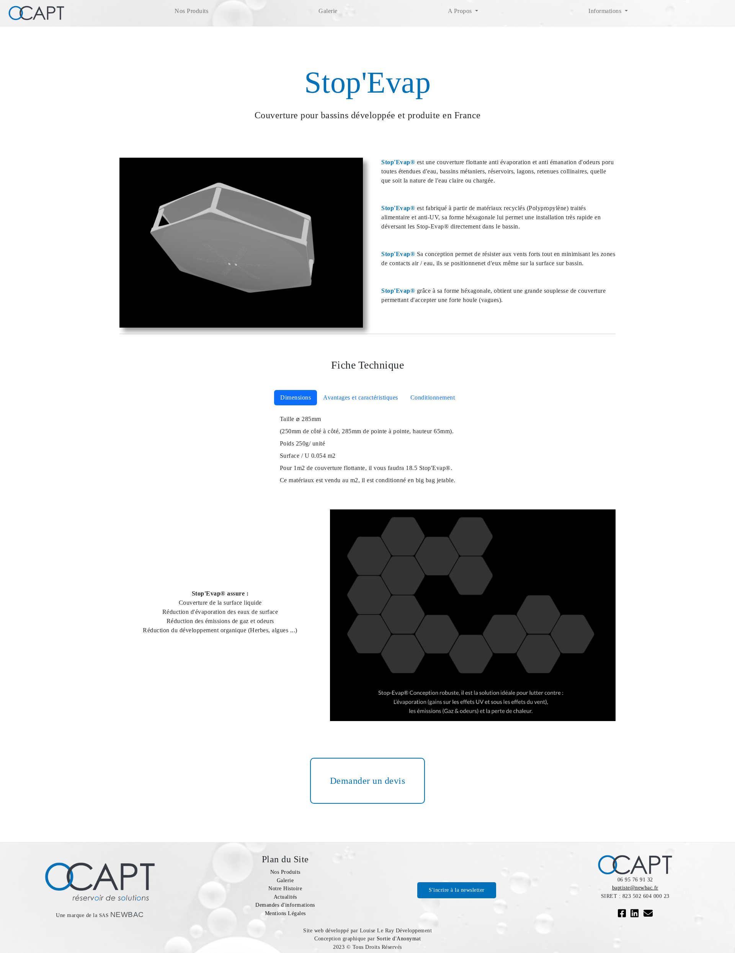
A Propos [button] (461, 11)
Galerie (328, 11)
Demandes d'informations (285, 905)
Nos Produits (191, 11)
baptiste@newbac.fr (635, 887)
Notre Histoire (285, 888)
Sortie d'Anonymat (399, 938)
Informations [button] (605, 11)
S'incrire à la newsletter (457, 890)
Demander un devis (367, 781)
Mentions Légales (285, 913)
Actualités (285, 897)
